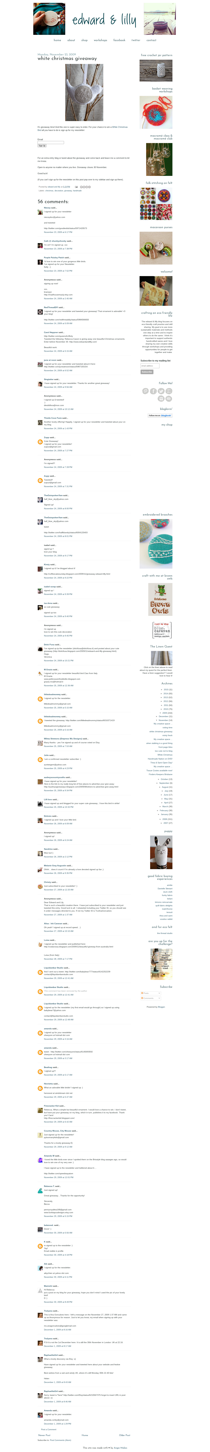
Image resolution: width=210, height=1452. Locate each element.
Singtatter (49, 379)
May (166, 799)
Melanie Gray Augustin (55, 865)
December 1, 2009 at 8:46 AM (57, 1401)
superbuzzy (167, 909)
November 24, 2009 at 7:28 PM (58, 467)
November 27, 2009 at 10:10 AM (58, 931)
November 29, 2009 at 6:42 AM (58, 1122)
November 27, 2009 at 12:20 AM (58, 890)
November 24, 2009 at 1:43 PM (58, 428)
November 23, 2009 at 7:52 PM (58, 271)
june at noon (50, 360)
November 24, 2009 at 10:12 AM (58, 409)
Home (85, 1435)
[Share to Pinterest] (92, 187)
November (164, 720)
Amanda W (49, 1156)
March (165, 806)
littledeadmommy (52, 694)
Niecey (47, 208)
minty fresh (167, 735)
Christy (48, 882)
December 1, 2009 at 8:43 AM (57, 1382)
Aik (45, 1264)
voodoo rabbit (166, 919)
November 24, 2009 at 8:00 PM (58, 508)
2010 (166, 709)
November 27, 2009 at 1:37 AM (58, 915)
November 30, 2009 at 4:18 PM (58, 1255)
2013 (166, 697)
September (164, 783)
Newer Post (44, 1435)
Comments (148, 998)
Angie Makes (120, 1448)
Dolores (48, 816)
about (71, 40)
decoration (59, 191)
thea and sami (166, 916)
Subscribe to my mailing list (155, 360)
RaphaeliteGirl (51, 1355)
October (165, 779)
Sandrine (48, 849)
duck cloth (167, 892)
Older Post (124, 1435)
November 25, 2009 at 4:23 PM (58, 768)
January (165, 814)
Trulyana (48, 1311)
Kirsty (47, 564)
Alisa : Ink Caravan (53, 923)
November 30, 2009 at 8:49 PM (58, 1302)
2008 (165, 819)
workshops (100, 40)
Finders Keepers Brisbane (160, 774)
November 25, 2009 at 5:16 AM (58, 730)
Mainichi (48, 1286)
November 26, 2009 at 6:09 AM (58, 823)
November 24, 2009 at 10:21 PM (58, 660)
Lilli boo (48, 799)
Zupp (46, 437)
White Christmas (165, 755)
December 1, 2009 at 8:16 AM (57, 1330)
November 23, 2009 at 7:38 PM (58, 249)
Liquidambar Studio (53, 968)
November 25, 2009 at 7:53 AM (58, 746)
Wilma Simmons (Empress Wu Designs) (63, 738)
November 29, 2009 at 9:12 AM (58, 1147)
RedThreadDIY (51, 307)
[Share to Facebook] (89, 187)
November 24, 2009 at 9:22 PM (58, 578)
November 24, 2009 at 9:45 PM (58, 636)
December (164, 716)
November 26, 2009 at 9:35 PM (58, 873)
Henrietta (48, 1084)
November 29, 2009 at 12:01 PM (58, 1177)
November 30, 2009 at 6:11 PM (58, 1277)
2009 (165, 713)
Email (40, 139)
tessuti (169, 912)
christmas (49, 191)
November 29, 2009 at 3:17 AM (58, 1058)
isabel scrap (50, 586)
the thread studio (164, 933)
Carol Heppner (51, 332)
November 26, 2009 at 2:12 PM (58, 857)
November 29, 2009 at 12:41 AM (58, 978)
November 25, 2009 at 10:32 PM (58, 807)
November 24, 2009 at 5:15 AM (58, 351)
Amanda (48, 1410)
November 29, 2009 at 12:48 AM (58, 1019)
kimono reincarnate (163, 902)
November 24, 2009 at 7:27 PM (58, 450)
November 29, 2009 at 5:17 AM (58, 1075)
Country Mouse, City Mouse (57, 1131)
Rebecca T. (49, 1186)
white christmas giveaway (160, 731)
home (57, 40)
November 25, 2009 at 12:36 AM (58, 685)
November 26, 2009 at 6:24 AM (58, 840)
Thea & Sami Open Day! (161, 762)
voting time (167, 727)
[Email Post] (76, 187)
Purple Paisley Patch (54, 257)
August (165, 787)
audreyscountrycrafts (54, 777)
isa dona (48, 603)
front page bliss (165, 747)
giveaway (68, 191)
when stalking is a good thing (159, 743)
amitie (169, 885)
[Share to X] (86, 187)
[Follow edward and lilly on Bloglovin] (160, 417)
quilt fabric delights (164, 905)
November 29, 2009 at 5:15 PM (58, 1216)
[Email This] (81, 187)
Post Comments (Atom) (60, 1440)
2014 (166, 693)
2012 (166, 701)
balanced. (49, 1225)
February (164, 810)
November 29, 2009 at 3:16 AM (58, 1039)
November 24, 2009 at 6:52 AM (58, 370)
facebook (119, 40)
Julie (46, 755)
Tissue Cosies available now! (159, 770)
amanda (48, 1028)
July (167, 791)
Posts (146, 993)
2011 (166, 705)
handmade (77, 191)
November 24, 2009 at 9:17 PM (58, 555)
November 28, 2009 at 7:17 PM (58, 959)
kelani (169, 899)
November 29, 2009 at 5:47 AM (58, 1097)
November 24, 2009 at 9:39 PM (58, 594)
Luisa (46, 940)
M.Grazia (48, 669)
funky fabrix (167, 895)
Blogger (161, 1007)
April (166, 802)
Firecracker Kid (51, 1106)
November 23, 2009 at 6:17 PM (58, 232)
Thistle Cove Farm (53, 418)
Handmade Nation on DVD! (160, 759)
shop (84, 40)
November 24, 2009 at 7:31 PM (58, 486)
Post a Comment (48, 1429)
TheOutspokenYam (53, 495)
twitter (136, 40)
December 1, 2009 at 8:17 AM (57, 1346)
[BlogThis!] (84, 187)
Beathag (48, 1067)
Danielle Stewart (165, 888)
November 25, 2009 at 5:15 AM (58, 708)
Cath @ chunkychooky (55, 241)
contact (151, 40)
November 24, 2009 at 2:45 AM (58, 298)
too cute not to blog (163, 751)
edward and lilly (54, 187)
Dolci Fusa (49, 644)
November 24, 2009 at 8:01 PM (58, 536)
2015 (166, 689)
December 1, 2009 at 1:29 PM (57, 1424)
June (166, 795)
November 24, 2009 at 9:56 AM (58, 387)
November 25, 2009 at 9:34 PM (58, 790)
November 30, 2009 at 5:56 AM (58, 1233)
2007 (166, 823)
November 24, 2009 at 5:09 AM (58, 323)
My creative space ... (163, 724)
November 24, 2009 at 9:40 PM (58, 616)
